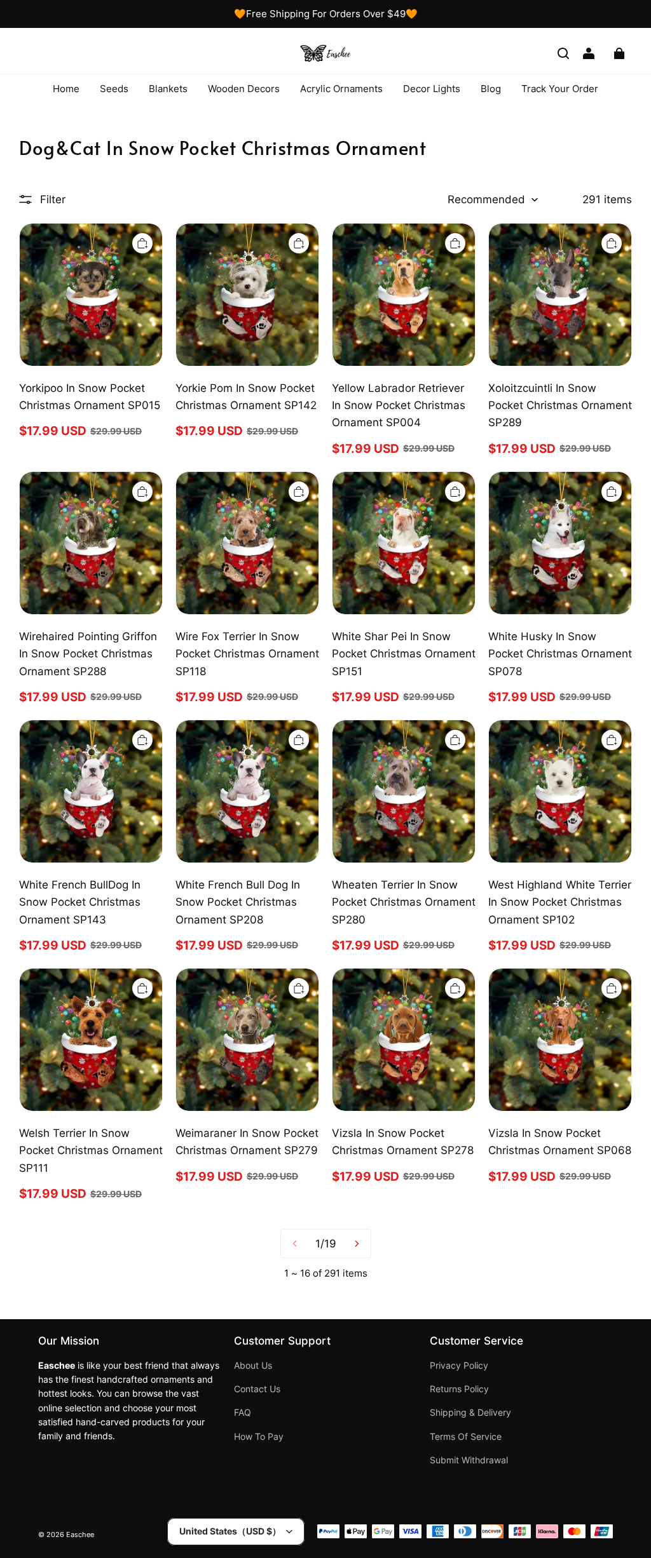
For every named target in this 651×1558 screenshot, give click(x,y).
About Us (253, 1365)
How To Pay (259, 1437)
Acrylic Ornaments (341, 89)
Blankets (168, 89)
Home (66, 89)
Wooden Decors (244, 89)
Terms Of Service (466, 1437)
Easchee (80, 1535)
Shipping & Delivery (470, 1412)
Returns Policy (459, 1389)
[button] (563, 53)
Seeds (114, 89)
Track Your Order (559, 89)
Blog (491, 89)
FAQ (242, 1412)
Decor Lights (431, 89)
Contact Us (257, 1389)
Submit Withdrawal (469, 1460)
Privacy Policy (459, 1365)
